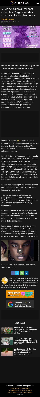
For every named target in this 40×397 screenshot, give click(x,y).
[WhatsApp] (22, 273)
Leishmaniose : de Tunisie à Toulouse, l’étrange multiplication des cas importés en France (25, 352)
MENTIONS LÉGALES (26, 390)
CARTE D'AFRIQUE (16, 388)
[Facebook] (13, 273)
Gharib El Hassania (7, 19)
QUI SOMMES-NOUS (14, 390)
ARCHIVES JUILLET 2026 (14, 392)
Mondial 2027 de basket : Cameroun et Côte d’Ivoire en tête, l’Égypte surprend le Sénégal (25, 330)
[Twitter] (17, 273)
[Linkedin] (26, 273)
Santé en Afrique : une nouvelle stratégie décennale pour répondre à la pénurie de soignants (26, 341)
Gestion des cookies (27, 392)
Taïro (18, 141)
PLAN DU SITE (25, 388)
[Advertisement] (20, 57)
